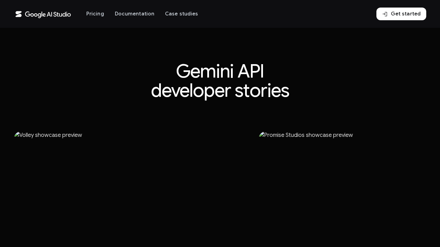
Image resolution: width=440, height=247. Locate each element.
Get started (401, 14)
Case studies (181, 14)
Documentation (134, 14)
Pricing (95, 14)
